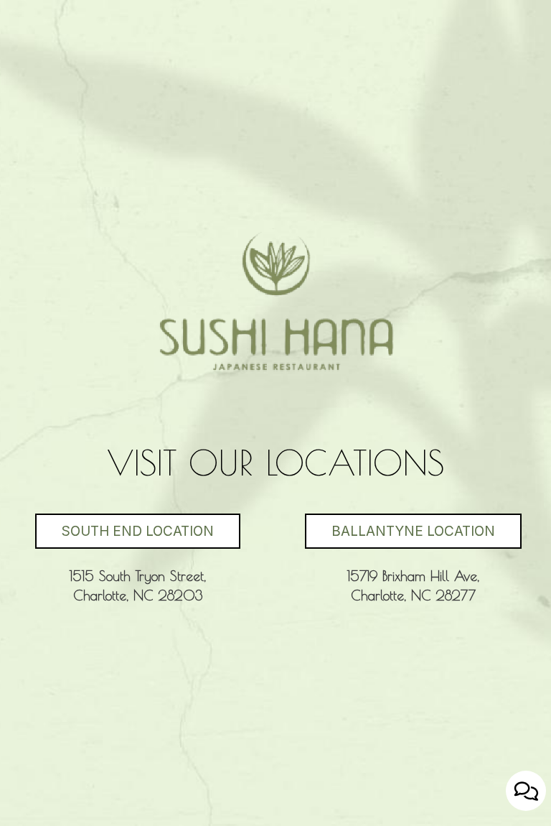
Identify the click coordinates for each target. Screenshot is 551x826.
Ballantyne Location (400, 531)
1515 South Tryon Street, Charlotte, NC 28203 (121, 590)
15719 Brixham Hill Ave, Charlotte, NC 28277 (396, 590)
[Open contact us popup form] (526, 791)
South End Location (124, 531)
